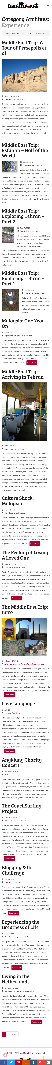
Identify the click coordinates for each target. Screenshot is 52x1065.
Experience (8, 99)
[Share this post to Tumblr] (33, 1062)
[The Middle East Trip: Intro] (25, 637)
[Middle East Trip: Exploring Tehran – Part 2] (8, 234)
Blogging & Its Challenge (17, 870)
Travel (6, 821)
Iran (23, 99)
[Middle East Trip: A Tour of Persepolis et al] (25, 75)
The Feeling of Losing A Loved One (25, 555)
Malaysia (17, 336)
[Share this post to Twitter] (11, 1062)
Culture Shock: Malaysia (18, 500)
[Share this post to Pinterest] (18, 1062)
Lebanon (41, 664)
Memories (17, 99)
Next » (14, 1034)
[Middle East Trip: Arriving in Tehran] (25, 411)
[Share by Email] (48, 1062)
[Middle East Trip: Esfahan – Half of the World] (10, 166)
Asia (6, 664)
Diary (23, 336)
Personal (29, 336)
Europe (17, 775)
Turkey (23, 664)
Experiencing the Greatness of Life (20, 924)
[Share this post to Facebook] (3, 1062)
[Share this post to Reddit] (26, 1062)
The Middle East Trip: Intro (25, 609)
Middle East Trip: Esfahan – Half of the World (25, 150)
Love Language (18, 703)
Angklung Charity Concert (22, 762)
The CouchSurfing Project (21, 808)
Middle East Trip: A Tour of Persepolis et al (24, 47)
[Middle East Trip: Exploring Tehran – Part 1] (10, 300)
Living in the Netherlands (16, 979)
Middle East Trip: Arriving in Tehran (23, 374)
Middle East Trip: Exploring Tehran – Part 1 (23, 278)
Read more (31, 362)
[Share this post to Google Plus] (41, 1062)
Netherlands (9, 775)
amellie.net (24, 1053)
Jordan (34, 664)
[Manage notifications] (5, 1055)
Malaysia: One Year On (23, 323)
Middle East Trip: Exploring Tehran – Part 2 (23, 216)
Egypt (29, 664)
